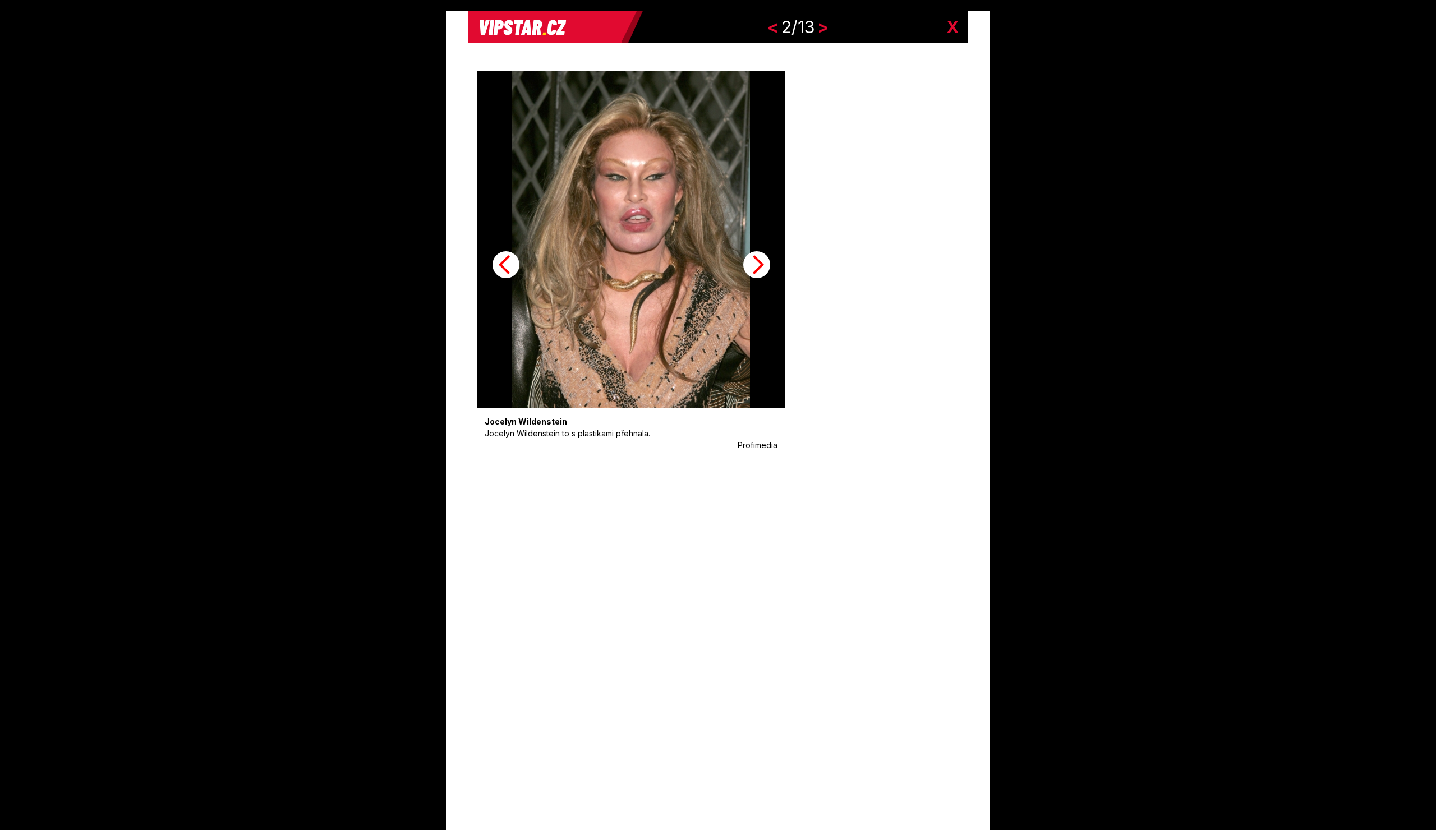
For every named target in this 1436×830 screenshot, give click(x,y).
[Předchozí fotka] (506, 264)
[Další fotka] (756, 264)
